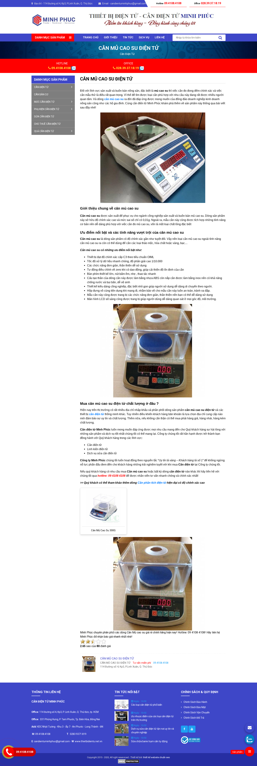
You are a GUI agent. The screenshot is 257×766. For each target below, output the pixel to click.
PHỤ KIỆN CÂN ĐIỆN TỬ (46, 109)
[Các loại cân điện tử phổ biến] (121, 704)
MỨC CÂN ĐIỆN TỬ (44, 101)
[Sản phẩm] (249, 751)
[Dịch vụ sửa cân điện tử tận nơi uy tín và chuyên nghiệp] (121, 728)
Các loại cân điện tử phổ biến (146, 704)
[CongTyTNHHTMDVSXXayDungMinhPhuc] (184, 729)
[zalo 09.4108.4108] (73, 68)
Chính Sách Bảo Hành (195, 702)
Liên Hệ (160, 37)
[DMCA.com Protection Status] (128, 761)
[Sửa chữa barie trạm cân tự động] (121, 740)
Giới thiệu (110, 37)
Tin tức (128, 37)
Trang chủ (90, 37)
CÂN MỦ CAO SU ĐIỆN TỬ (106, 79)
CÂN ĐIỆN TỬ (41, 87)
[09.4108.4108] (249, 739)
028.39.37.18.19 (127, 68)
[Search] (220, 37)
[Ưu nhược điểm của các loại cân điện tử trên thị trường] (121, 715)
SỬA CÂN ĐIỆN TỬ (44, 116)
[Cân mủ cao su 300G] (103, 507)
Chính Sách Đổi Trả (194, 717)
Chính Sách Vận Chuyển (197, 712)
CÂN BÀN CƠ (41, 94)
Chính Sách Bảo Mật (195, 707)
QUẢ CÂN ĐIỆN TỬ (44, 131)
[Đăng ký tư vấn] (249, 728)
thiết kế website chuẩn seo (156, 757)
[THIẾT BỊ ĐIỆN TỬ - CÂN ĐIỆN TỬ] (53, 20)
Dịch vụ (144, 37)
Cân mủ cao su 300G (103, 530)
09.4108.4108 (61, 68)
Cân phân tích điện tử (152, 482)
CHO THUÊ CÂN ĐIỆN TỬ (47, 123)
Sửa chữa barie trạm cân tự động (149, 741)
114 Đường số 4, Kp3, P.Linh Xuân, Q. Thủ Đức (67, 3)
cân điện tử (127, 54)
